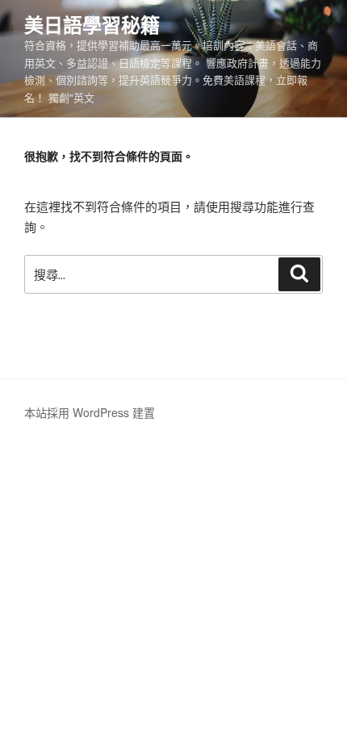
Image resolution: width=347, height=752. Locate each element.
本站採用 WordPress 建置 (89, 412)
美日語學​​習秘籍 (92, 24)
